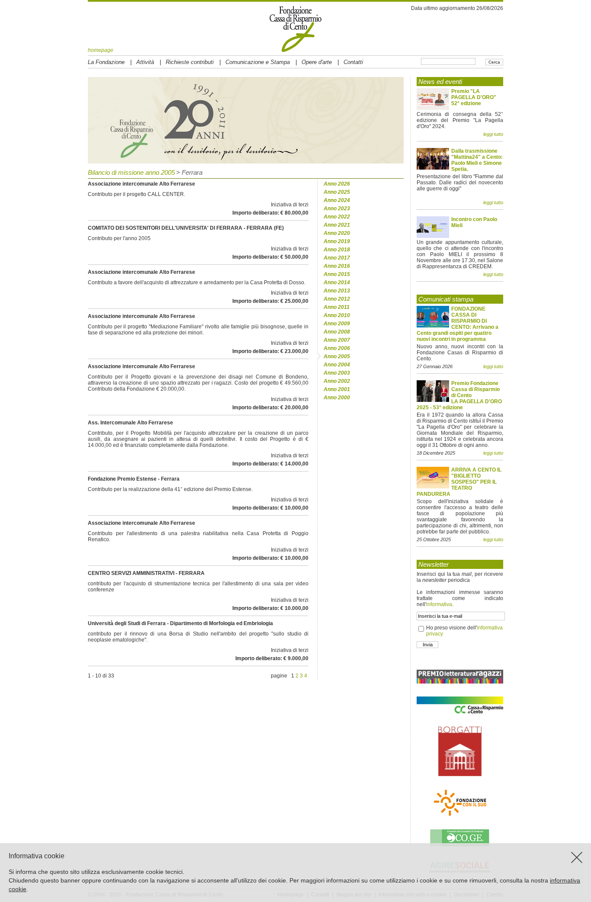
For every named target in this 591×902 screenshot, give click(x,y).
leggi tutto (493, 134)
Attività (145, 62)
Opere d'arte (317, 62)
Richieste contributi (190, 62)
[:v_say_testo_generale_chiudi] (576, 857)
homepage (100, 50)
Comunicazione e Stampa (257, 62)
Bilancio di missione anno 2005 (131, 172)
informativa (439, 604)
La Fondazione (106, 62)
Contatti (353, 62)
